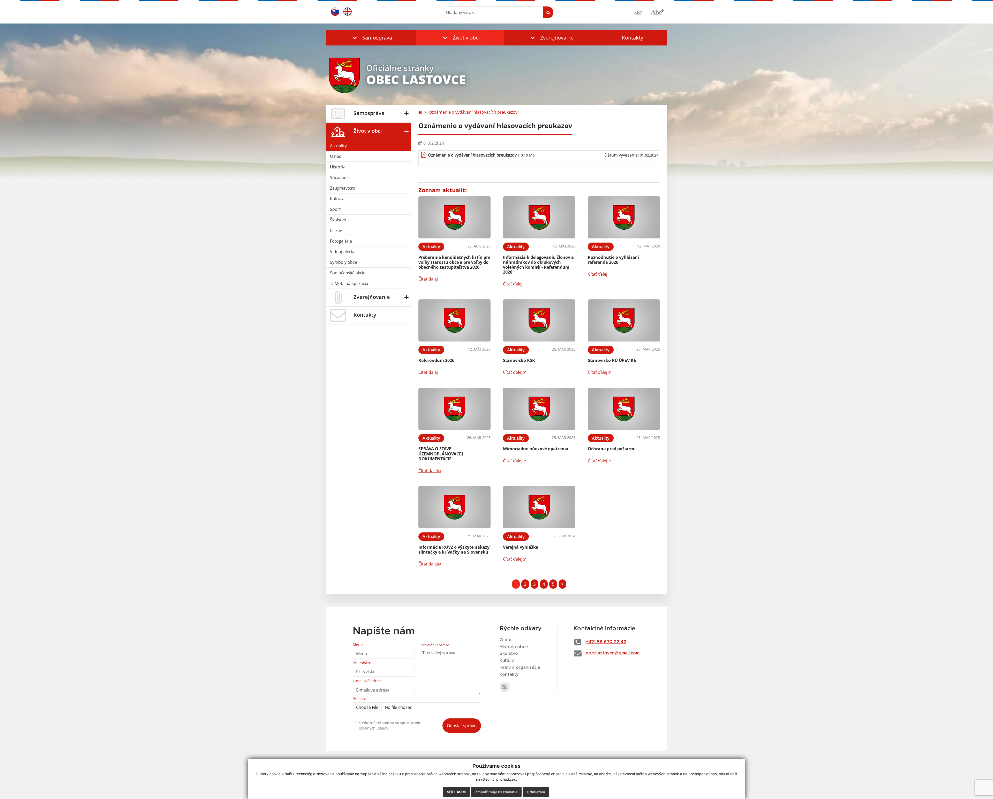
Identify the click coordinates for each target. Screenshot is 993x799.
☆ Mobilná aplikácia (349, 283)
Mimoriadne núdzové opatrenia (535, 449)
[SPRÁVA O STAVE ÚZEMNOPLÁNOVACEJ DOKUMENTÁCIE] (454, 409)
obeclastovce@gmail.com (613, 653)
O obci (507, 640)
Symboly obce (343, 262)
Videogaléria (342, 251)
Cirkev (336, 230)
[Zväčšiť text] (657, 11)
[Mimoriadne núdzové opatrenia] (539, 409)
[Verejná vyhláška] (539, 507)
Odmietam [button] (536, 792)
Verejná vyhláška (520, 547)
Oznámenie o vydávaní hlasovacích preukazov (473, 112)
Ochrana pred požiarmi (612, 449)
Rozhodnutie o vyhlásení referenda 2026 (613, 259)
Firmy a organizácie (520, 667)
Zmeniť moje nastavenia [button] (496, 792)
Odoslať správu (462, 725)
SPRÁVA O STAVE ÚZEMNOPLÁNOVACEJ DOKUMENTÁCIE (440, 453)
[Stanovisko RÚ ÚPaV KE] (624, 320)
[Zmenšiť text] (640, 12)
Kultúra (337, 198)
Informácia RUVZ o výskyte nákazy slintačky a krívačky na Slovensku (454, 549)
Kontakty (632, 37)
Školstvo (338, 220)
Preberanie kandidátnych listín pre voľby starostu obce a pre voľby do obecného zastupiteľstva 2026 (454, 262)
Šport (335, 209)
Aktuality (338, 146)
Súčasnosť (340, 177)
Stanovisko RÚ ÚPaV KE (612, 360)
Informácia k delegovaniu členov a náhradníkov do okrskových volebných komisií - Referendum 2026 (538, 264)
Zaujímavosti (342, 188)
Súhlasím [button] (456, 792)
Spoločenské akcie (347, 273)
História (337, 167)
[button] (371, 37)
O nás (335, 156)
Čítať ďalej (428, 279)
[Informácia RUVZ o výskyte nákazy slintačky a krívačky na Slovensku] (454, 507)
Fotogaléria (341, 241)
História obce (514, 647)
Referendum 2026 (436, 360)
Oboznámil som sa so (391, 725)
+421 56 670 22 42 (606, 642)
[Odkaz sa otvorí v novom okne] (504, 687)
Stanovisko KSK (519, 360)
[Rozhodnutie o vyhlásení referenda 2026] (624, 217)
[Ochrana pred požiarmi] (624, 409)
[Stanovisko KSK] (539, 320)
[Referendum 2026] (454, 320)
